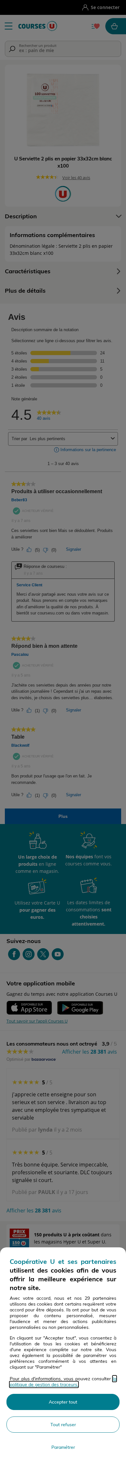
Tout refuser (63, 1424)
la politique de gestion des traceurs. (63, 1381)
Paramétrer (63, 1447)
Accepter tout (63, 1402)
